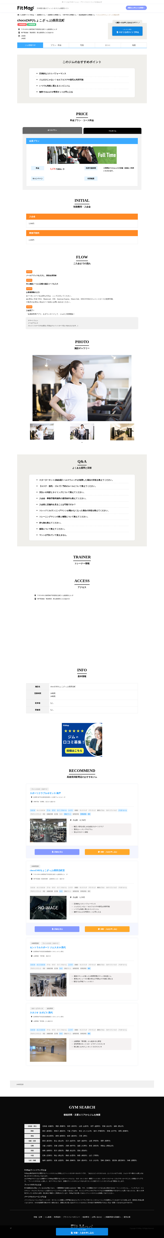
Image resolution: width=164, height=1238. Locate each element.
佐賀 (55, 1160)
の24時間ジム (54, 15)
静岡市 (62, 1136)
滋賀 (78, 1146)
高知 (78, 1150)
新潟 (44, 1141)
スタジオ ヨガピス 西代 (41, 1012)
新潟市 (49, 1141)
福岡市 (49, 1160)
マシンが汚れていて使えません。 (53, 535)
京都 (55, 1146)
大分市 (96, 1160)
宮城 (103, 1126)
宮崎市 (107, 1160)
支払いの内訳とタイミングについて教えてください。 (62, 492)
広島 (44, 1155)
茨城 (108, 1131)
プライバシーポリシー (71, 1217)
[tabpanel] (42, 432)
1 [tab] (82, 442)
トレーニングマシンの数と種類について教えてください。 (64, 517)
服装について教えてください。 (52, 529)
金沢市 (72, 1141)
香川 (55, 1150)
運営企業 (127, 1217)
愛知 (44, 1136)
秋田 (68, 1126)
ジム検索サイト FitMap (26, 15)
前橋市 (125, 1131)
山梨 (90, 1141)
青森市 (62, 1126)
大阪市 (49, 1146)
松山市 (72, 1150)
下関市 (96, 1155)
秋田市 (74, 1126)
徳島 (44, 1150)
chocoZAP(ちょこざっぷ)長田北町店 (47, 870)
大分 (90, 1160)
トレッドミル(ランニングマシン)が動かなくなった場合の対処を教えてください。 (74, 510)
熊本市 (84, 1160)
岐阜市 (74, 1136)
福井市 (84, 1141)
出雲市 (72, 1155)
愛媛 (67, 1150)
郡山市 (120, 1126)
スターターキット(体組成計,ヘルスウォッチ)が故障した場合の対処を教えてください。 (76, 480)
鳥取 (78, 1155)
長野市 (107, 1141)
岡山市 (61, 1155)
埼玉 (80, 1131)
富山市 (61, 1141)
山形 (80, 1126)
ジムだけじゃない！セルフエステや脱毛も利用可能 (61, 80)
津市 (85, 1136)
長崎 (67, 1160)
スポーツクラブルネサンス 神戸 (45, 793)
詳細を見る (58, 852)
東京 (44, 1131)
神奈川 (56, 1131)
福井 (78, 1141)
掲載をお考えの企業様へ (136, 8)
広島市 (49, 1155)
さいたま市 (87, 1131)
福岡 (44, 1160)
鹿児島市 (121, 1160)
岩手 (92, 1126)
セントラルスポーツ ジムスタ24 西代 (48, 947)
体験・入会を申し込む (108, 852)
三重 (80, 1136)
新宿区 (49, 1131)
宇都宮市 (101, 1131)
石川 (67, 1141)
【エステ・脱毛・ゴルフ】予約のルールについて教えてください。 (68, 486)
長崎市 (72, 1160)
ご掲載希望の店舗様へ (112, 1217)
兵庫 (67, 1146)
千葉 (68, 1131)
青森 (57, 1126)
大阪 (44, 1146)
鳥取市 (84, 1155)
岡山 (55, 1155)
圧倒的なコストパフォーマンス (52, 73)
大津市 (84, 1146)
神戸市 (72, 1146)
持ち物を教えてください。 (50, 523)
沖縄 (128, 1160)
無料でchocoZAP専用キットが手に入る (56, 92)
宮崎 (102, 1160)
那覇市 (134, 1160)
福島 (115, 1126)
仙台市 (109, 1126)
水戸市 (113, 1131)
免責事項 (85, 1217)
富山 (55, 1141)
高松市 (61, 1150)
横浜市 (62, 1131)
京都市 (61, 1146)
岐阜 (68, 1136)
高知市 (84, 1150)
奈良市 (96, 1146)
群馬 (120, 1131)
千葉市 (74, 1131)
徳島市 (49, 1150)
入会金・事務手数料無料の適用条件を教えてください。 (63, 498)
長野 (102, 1141)
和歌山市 (110, 1146)
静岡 (57, 1136)
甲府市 (96, 1141)
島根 (67, 1155)
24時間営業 (20, 1084)
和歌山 (103, 1146)
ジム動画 (48, 1217)
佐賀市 (61, 1160)
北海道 (44, 1126)
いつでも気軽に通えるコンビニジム (54, 86)
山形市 (85, 1126)
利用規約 (57, 1217)
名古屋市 (50, 1136)
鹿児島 (114, 1160)
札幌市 (51, 1126)
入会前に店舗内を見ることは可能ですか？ (57, 504)
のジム (41, 15)
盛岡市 (97, 1126)
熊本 (78, 1160)
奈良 (90, 1146)
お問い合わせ (97, 1217)
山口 (90, 1155)
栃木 (95, 1131)
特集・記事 (38, 1217)
